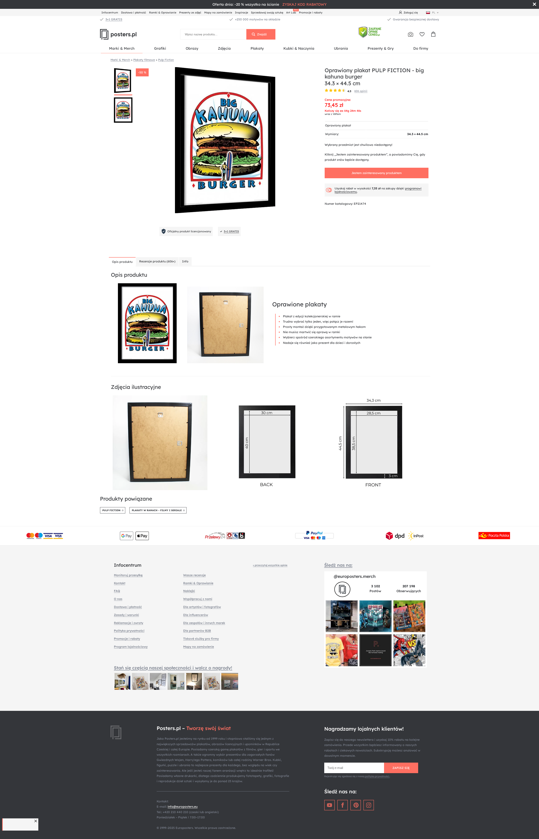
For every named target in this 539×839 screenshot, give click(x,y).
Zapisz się (401, 768)
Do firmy (420, 48)
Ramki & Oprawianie (162, 12)
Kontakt (119, 583)
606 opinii (360, 91)
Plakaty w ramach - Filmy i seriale (157, 510)
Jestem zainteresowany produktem (376, 173)
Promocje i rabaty (310, 12)
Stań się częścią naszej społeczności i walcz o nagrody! (173, 667)
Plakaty (257, 48)
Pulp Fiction (111, 510)
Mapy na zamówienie (218, 12)
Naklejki (189, 591)
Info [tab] (185, 261)
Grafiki (160, 48)
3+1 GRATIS (113, 19)
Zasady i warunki (126, 615)
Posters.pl (128, 34)
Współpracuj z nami (197, 599)
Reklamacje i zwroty (128, 623)
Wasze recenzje (194, 575)
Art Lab (292, 12)
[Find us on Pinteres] (355, 805)
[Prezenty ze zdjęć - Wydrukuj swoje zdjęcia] (410, 34)
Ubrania (341, 48)
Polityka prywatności (129, 631)
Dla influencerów (195, 615)
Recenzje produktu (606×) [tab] (157, 261)
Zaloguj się (411, 12)
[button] (36, 821)
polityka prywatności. (377, 776)
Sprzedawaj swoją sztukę (267, 12)
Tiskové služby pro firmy (201, 639)
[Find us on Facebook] (342, 805)
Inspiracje (241, 12)
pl (433, 12)
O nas (118, 599)
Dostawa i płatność (133, 12)
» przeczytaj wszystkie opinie (270, 565)
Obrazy (192, 48)
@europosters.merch (355, 576)
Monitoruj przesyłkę (128, 575)
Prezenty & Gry (381, 48)
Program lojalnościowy (131, 647)
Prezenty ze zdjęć (190, 12)
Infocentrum (109, 12)
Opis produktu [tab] (122, 262)
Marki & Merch (122, 48)
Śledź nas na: (338, 565)
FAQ (117, 591)
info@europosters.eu (182, 806)
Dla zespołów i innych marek (204, 623)
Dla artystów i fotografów (202, 607)
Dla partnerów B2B (197, 631)
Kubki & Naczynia (298, 48)
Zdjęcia (224, 48)
